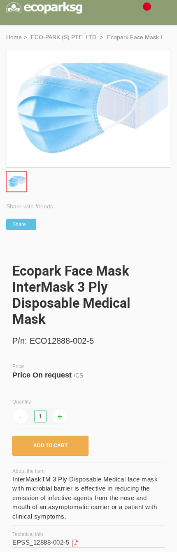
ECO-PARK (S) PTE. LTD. (64, 37)
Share (19, 224)
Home (14, 37)
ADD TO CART (50, 445)
